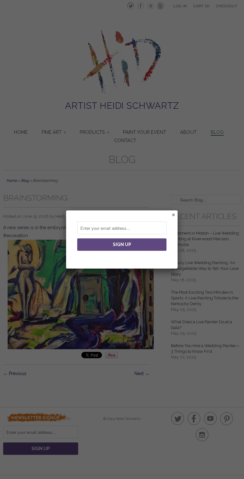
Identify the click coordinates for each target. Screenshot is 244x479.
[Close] (173, 214)
